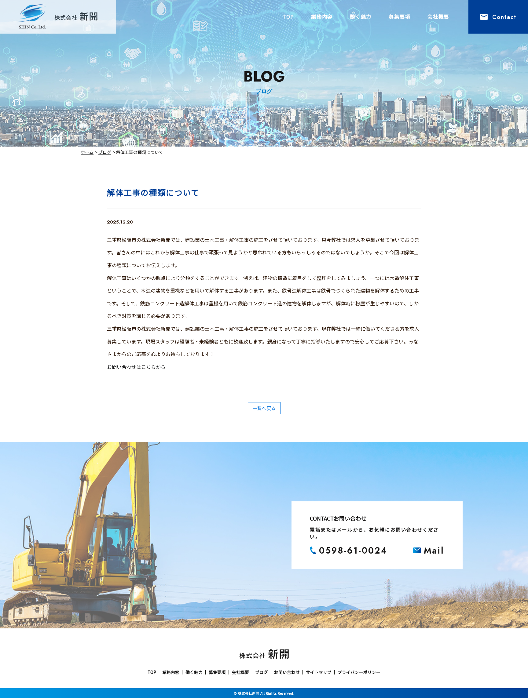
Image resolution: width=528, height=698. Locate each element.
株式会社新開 (248, 693)
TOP (288, 16)
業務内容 (322, 16)
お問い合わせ (287, 672)
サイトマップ (319, 672)
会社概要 (438, 16)
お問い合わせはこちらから (136, 366)
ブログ (104, 152)
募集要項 (399, 16)
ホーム (87, 152)
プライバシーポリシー (359, 672)
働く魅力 (361, 16)
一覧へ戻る (264, 408)
